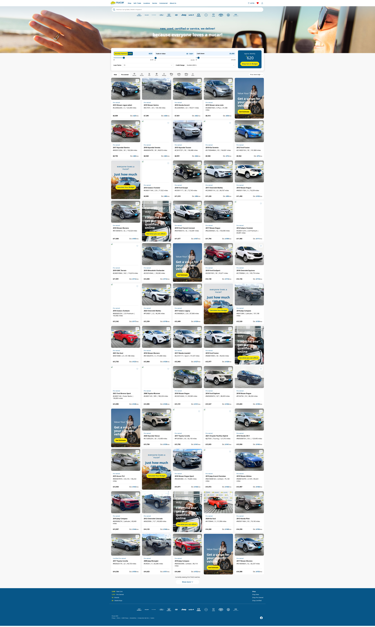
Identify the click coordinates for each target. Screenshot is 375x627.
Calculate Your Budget (125, 187)
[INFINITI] (236, 15)
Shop (129, 3)
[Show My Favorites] (137, 80)
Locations (146, 3)
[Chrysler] (147, 15)
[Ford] (161, 15)
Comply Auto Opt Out (143, 618)
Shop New (255, 594)
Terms (118, 618)
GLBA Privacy (125, 618)
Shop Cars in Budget (250, 64)
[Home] (117, 3)
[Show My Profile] (262, 3)
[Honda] (169, 15)
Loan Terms (117, 65)
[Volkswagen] (228, 15)
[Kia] (191, 15)
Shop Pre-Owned (257, 597)
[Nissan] (206, 15)
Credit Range (180, 65)
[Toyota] (221, 15)
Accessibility (133, 618)
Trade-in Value (160, 54)
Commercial (163, 3)
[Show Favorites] (257, 3)
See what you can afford (155, 234)
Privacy (113, 618)
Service (154, 3)
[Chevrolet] (139, 15)
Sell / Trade (137, 3)
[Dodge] (154, 15)
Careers (152, 618)
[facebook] (261, 618)
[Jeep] (184, 15)
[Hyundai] (176, 15)
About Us (173, 3)
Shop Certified (257, 600)
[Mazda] (199, 15)
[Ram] (213, 15)
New (115, 75)
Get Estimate (244, 112)
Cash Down (200, 53)
